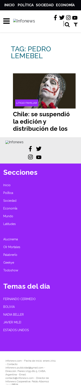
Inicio (9, 5)
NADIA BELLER (13, 314)
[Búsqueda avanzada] (76, 24)
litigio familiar (26, 103)
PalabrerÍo (10, 255)
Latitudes (9, 224)
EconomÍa (65, 5)
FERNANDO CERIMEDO (19, 299)
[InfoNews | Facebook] (55, 17)
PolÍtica (26, 5)
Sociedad (45, 5)
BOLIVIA (9, 307)
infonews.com (13, 360)
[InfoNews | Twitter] (62, 17)
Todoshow (10, 270)
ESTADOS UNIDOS (16, 330)
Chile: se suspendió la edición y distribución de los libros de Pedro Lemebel (41, 129)
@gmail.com (36, 367)
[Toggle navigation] (5, 21)
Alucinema (10, 239)
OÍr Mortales (11, 247)
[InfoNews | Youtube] (75, 18)
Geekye (8, 262)
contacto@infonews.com (19, 377)
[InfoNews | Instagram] (68, 17)
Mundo (8, 216)
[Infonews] (14, 142)
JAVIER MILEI (12, 322)
